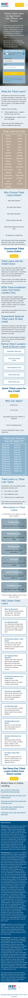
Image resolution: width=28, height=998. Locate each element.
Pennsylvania (8, 175)
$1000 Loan (17, 454)
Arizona (20, 135)
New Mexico (19, 167)
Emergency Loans (14, 585)
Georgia (8, 144)
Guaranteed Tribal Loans (14, 351)
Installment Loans (14, 533)
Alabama (8, 135)
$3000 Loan (6, 459)
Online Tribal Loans (14, 381)
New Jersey (8, 167)
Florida (20, 141)
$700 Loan (6, 452)
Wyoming (8, 186)
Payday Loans (14, 522)
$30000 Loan (18, 470)
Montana (19, 161)
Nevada (19, 164)
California (8, 138)
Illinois (8, 147)
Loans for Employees (14, 572)
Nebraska (8, 164)
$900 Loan (6, 454)
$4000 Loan (17, 459)
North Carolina (8, 169)
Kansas (20, 150)
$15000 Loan (7, 468)
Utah (19, 181)
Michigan (19, 155)
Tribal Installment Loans (14, 367)
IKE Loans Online (6, 994)
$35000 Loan (7, 473)
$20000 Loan (18, 468)
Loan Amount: (8, 58)
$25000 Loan (7, 470)
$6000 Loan (17, 461)
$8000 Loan (17, 463)
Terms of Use (12, 79)
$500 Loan (6, 450)
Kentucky (8, 152)
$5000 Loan (6, 461)
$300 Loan (6, 447)
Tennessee (19, 178)
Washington (8, 183)
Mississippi (20, 158)
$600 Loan (17, 450)
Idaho (19, 144)
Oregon (20, 172)
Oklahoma (8, 172)
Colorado (19, 138)
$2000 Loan (17, 457)
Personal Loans (14, 546)
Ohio (19, 169)
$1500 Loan (6, 457)
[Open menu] (26, 5)
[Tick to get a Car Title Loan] (23, 54)
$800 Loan (17, 452)
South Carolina (8, 178)
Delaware (8, 141)
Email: (5, 64)
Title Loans (14, 559)
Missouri (8, 161)
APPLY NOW (19, 5)
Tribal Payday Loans (14, 374)
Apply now (14, 73)
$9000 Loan (6, 466)
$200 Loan (17, 445)
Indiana (20, 147)
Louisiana (19, 152)
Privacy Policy (7, 79)
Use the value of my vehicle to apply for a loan (15, 53)
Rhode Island (20, 175)
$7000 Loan (6, 463)
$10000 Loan (18, 466)
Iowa (8, 150)
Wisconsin (20, 183)
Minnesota (8, 158)
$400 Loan (17, 447)
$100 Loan (6, 445)
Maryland (8, 155)
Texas (8, 181)
